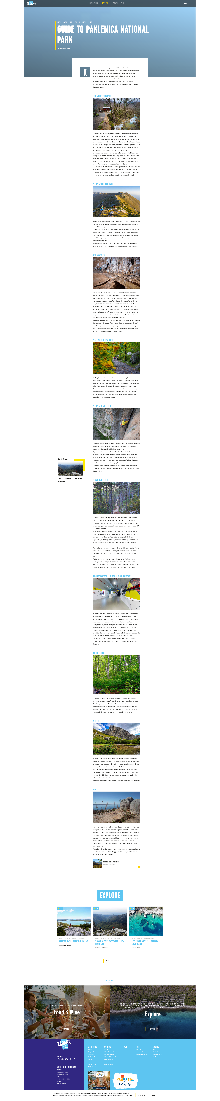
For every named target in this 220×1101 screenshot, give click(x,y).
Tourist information (141, 1054)
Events (115, 3)
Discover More (66, 1029)
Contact (155, 1052)
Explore (106, 1049)
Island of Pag (92, 1064)
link (53, 1097)
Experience (105, 3)
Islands (138, 948)
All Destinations (93, 1067)
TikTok (62, 1059)
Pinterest (74, 1059)
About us (156, 1047)
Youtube (66, 1059)
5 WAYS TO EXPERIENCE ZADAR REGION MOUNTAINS (109, 943)
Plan (122, 3)
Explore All (109, 961)
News (154, 1049)
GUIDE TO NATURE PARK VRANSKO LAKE (74, 941)
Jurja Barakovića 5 (62, 1072)
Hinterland (91, 1062)
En (185, 3)
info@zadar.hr (61, 1084)
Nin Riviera (91, 1054)
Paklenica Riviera (66, 48)
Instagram (58, 1059)
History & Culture (109, 1054)
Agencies (138, 1049)
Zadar (90, 1049)
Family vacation (108, 1064)
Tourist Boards (157, 1054)
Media (154, 1057)
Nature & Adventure (110, 1052)
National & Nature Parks (111, 1057)
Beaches (106, 1062)
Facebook (70, 1059)
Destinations (93, 3)
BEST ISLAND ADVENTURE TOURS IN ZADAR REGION (144, 943)
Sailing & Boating (109, 1059)
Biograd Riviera (67, 945)
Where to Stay (140, 1052)
